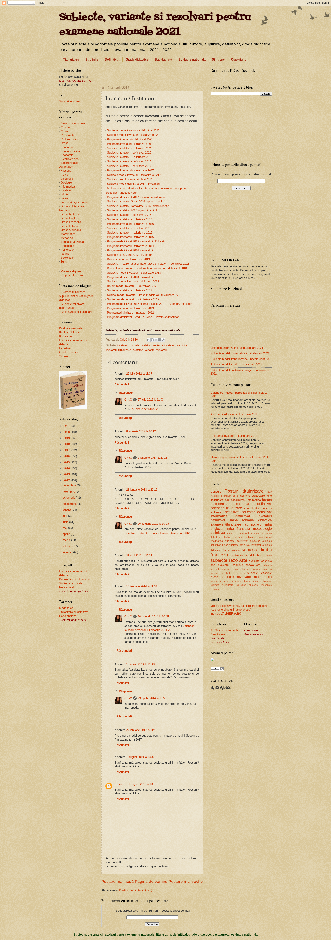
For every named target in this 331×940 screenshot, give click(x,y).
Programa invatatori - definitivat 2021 (130, 139)
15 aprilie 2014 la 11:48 (140, 664)
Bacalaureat (163, 59)
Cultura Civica (69, 139)
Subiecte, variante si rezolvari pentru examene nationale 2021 (155, 24)
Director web (218, 634)
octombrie (69, 497)
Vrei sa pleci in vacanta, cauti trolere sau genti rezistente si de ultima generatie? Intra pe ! (239, 609)
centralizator (252, 508)
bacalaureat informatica (246, 499)
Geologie (66, 182)
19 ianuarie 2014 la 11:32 (141, 586)
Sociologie (67, 257)
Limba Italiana (69, 226)
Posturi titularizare (243, 491)
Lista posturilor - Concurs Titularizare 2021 (237, 347)
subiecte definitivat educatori (242, 540)
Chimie (65, 127)
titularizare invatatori (130, 349)
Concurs (216, 491)
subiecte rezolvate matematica (246, 577)
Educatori (67, 147)
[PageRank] (217, 669)
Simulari (64, 356)
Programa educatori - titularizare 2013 (234, 414)
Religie (65, 253)
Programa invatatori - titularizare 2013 (130, 308)
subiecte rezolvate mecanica (226, 581)
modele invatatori (140, 345)
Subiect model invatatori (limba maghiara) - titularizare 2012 (144, 294)
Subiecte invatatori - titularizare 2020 (129, 148)
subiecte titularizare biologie (257, 581)
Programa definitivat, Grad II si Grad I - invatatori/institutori (143, 317)
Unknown (121, 784)
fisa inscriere (252, 524)
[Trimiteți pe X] (156, 340)
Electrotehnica (70, 159)
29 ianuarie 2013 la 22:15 (141, 489)
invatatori (122, 345)
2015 (67, 462)
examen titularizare (226, 524)
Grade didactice (137, 59)
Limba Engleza (70, 218)
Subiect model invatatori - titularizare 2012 (133, 299)
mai (65, 527)
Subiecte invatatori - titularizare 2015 (129, 232)
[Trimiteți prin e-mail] (149, 340)
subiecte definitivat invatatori (245, 544)
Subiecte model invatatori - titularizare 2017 (134, 174)
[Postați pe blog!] (152, 340)
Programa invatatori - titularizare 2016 (130, 223)
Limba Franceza (71, 222)
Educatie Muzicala (72, 241)
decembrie (70, 485)
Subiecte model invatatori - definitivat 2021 (133, 130)
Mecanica (67, 238)
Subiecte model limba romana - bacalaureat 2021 (241, 359)
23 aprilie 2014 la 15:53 (152, 698)
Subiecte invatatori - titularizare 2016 (129, 219)
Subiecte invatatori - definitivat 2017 (129, 166)
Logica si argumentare (74, 202)
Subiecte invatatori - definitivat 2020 (129, 152)
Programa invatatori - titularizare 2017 (130, 170)
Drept (64, 143)
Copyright (238, 59)
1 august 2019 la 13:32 (140, 757)
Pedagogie (67, 245)
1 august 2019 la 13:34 (143, 784)
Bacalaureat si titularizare (76, 311)
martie (67, 540)
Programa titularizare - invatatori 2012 (130, 312)
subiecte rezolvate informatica (228, 573)
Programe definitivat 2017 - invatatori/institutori (136, 197)
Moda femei (66, 608)
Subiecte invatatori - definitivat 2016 (129, 214)
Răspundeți (122, 384)
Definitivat (112, 59)
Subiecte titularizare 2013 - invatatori (129, 254)
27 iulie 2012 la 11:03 (151, 399)
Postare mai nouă (117, 881)
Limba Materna (70, 214)
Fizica (64, 174)
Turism (65, 261)
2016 (67, 456)
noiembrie (69, 491)
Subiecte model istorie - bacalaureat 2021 (236, 364)
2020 (67, 432)
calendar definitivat (254, 504)
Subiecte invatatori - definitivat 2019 (129, 161)
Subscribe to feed (70, 101)
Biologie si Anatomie (73, 123)
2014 (67, 468)
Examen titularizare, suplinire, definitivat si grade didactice (76, 296)
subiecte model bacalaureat (252, 555)
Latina (64, 198)
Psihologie (67, 249)
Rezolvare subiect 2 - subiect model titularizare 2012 (157, 533)
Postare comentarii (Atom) (135, 890)
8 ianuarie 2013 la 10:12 (141, 431)
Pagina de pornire (151, 881)
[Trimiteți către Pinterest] (163, 340)
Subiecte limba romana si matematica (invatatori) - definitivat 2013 (148, 263)
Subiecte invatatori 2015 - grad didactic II (132, 210)
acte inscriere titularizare (249, 495)
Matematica (68, 233)
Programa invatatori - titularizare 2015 (130, 237)
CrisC (128, 399)
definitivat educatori (240, 512)
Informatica (68, 186)
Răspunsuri (126, 392)
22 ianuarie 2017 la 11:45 (141, 730)
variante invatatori (156, 349)
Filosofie (66, 170)
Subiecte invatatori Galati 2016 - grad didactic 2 (136, 201)
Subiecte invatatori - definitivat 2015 (129, 228)
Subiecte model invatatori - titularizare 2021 (134, 134)
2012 (67, 480)
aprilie (67, 534)
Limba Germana (71, 229)
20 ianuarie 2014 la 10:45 (153, 616)
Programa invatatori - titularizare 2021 (130, 143)
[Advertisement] (152, 73)
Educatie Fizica (70, 151)
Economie (67, 154)
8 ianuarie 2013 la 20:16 (152, 457)
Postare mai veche (186, 881)
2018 (67, 444)
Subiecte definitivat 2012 (147, 409)
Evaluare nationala (192, 59)
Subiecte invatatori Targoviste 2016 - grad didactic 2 (139, 205)
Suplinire (91, 59)
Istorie (64, 194)
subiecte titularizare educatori (228, 585)
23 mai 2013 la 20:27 (139, 555)
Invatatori (66, 190)
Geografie (67, 178)
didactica (265, 520)
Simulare (218, 59)
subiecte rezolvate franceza (256, 569)
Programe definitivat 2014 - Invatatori (130, 250)
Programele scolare (73, 275)
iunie (66, 522)
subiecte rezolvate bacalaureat (239, 564)
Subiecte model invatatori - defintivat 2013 (133, 281)
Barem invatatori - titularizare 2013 (128, 259)
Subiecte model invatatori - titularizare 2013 (134, 272)
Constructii (67, 135)
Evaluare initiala (69, 332)
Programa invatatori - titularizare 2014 (130, 246)
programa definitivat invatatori (243, 533)
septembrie (70, 503)
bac (227, 499)
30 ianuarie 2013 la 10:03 (153, 523)
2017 (67, 450)
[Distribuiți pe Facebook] (159, 340)
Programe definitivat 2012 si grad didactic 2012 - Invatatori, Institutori (149, 303)
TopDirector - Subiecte (224, 630)
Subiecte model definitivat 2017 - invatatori (133, 183)
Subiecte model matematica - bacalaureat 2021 (240, 353)
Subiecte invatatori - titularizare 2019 (129, 157)
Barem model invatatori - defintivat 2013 (131, 285)
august (67, 509)
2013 (67, 474)
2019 (67, 438)
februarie (68, 546)
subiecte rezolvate (229, 560)
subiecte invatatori (164, 345)
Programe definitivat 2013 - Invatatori (130, 277)
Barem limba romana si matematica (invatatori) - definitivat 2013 (147, 268)
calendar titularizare (226, 508)
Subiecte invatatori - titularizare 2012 (129, 290)
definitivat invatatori (253, 516)
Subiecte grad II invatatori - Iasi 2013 (129, 179)
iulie (65, 515)
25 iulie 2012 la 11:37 (139, 373)
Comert (65, 131)
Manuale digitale (71, 271)
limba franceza (238, 529)
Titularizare (71, 59)
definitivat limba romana (232, 520)
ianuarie (68, 552)
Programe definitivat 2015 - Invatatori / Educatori (137, 241)
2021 (67, 425)
